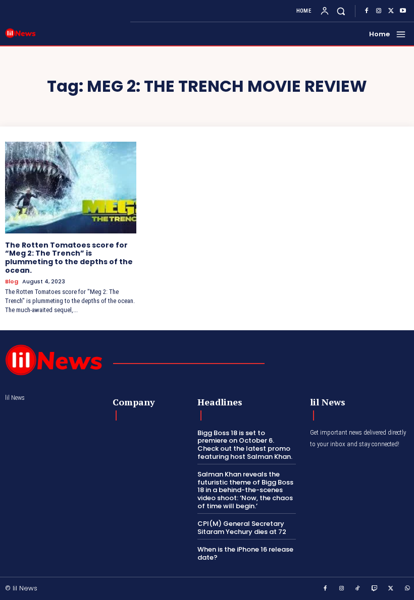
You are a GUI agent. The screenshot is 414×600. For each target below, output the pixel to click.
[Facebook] (366, 11)
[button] (341, 11)
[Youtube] (403, 11)
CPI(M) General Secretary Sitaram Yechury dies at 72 (241, 527)
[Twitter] (391, 11)
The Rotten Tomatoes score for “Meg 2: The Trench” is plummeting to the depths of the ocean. (69, 257)
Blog (11, 281)
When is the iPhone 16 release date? (245, 553)
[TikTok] (358, 589)
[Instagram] (379, 11)
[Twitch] (375, 589)
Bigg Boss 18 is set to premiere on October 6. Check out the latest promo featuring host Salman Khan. (244, 444)
